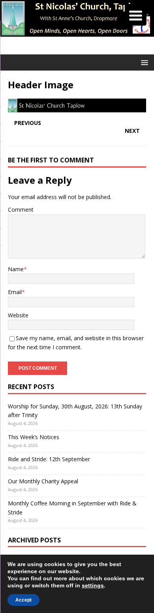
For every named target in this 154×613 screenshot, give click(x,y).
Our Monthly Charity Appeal (43, 481)
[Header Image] (77, 108)
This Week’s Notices (33, 437)
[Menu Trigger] (135, 15)
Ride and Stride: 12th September (49, 459)
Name (16, 269)
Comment (21, 209)
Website (18, 315)
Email (15, 292)
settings (93, 585)
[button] (143, 62)
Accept (23, 600)
